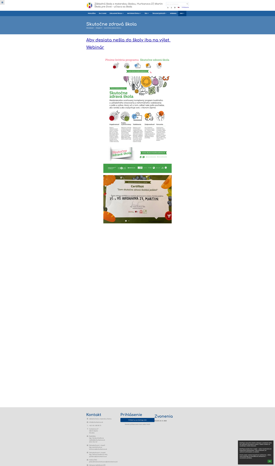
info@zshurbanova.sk (96, 422)
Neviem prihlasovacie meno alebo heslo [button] (137, 424)
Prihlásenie (185, 7)
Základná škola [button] (116, 13)
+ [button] (168, 7)
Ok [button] (269, 461)
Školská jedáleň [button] (159, 13)
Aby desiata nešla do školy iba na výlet (128, 40)
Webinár (95, 47)
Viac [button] (181, 13)
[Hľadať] (187, 3)
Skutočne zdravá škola (112, 28)
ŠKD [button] (146, 13)
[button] (175, 7)
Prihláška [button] (92, 13)
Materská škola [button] (133, 13)
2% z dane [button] (102, 13)
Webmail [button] (173, 13)
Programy (90, 28)
